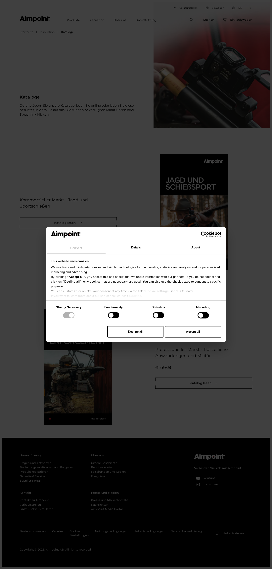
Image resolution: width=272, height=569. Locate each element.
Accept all (193, 331)
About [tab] (195, 247)
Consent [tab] (76, 248)
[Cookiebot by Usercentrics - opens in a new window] (203, 234)
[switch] (113, 315)
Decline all (135, 331)
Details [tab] (136, 247)
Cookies (135, 296)
